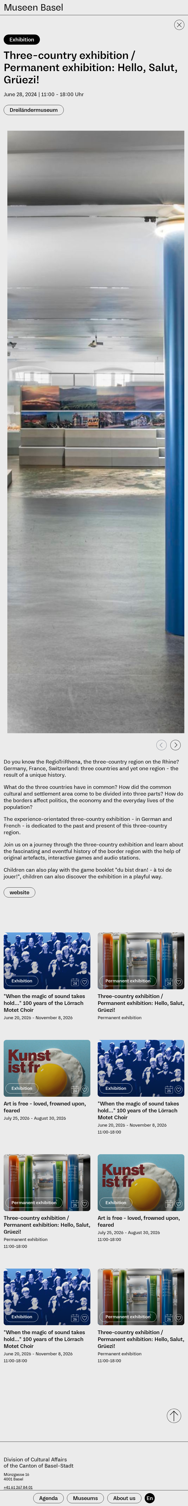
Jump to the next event (23, 930)
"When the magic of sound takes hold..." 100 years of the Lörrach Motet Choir (44, 1003)
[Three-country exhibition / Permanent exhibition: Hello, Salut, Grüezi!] (141, 961)
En (150, 1498)
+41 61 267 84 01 (18, 1487)
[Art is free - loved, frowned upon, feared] (47, 1068)
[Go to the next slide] (175, 745)
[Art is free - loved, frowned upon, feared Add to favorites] (84, 1089)
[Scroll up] (172, 1416)
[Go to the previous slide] (161, 745)
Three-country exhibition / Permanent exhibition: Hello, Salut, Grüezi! (141, 1003)
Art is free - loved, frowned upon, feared (45, 1107)
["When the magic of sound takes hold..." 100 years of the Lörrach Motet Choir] (47, 960)
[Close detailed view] (179, 25)
